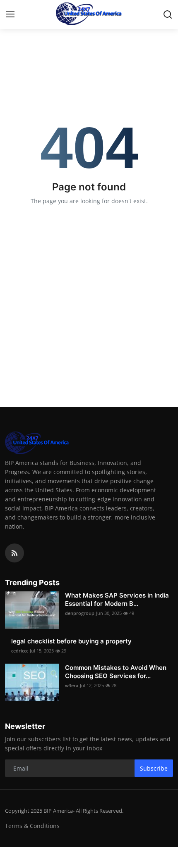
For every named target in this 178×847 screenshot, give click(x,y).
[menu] (10, 14)
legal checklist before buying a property (71, 641)
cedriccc (19, 651)
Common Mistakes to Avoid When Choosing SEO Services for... (115, 672)
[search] (167, 14)
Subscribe (154, 768)
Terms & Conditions (32, 826)
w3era (71, 685)
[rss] (14, 552)
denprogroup (79, 613)
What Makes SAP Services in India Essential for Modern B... (117, 599)
